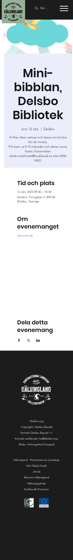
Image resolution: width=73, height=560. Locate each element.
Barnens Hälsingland (36, 477)
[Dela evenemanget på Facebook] (19, 340)
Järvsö (36, 471)
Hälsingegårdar (36, 483)
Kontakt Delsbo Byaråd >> (36, 432)
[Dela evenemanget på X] (28, 340)
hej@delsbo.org (48, 438)
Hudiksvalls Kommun (36, 489)
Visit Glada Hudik (36, 465)
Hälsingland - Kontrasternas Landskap (36, 460)
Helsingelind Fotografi (41, 444)
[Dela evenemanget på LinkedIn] (38, 340)
